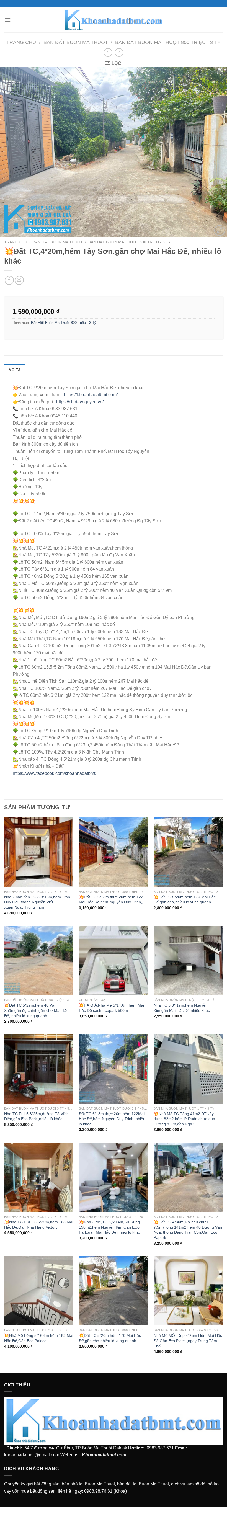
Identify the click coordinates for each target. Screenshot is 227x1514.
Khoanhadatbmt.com (104, 1455)
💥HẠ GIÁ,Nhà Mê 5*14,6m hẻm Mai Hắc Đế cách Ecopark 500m (111, 1008)
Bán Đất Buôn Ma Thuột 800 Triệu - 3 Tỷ (168, 42)
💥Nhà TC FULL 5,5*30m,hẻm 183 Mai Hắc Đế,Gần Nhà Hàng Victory (38, 1224)
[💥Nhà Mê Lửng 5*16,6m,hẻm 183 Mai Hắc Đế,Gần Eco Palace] (38, 1290)
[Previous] (12, 152)
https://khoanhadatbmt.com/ (91, 394)
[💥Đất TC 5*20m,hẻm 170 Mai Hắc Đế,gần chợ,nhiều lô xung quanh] (188, 852)
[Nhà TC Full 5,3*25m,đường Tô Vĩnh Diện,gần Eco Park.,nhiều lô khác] (38, 1068)
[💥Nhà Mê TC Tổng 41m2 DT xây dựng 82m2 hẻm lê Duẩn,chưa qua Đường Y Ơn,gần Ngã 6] (188, 1068)
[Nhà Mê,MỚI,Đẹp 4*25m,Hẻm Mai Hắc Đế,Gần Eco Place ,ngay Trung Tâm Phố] (188, 1290)
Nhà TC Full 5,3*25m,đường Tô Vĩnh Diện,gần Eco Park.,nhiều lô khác (36, 1116)
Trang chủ (21, 42)
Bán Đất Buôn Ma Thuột (75, 42)
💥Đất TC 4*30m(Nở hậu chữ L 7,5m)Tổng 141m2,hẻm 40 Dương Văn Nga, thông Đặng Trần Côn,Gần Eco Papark (188, 1230)
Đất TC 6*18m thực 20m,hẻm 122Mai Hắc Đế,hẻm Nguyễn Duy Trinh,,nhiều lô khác (112, 1118)
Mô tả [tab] (14, 370)
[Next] (215, 152)
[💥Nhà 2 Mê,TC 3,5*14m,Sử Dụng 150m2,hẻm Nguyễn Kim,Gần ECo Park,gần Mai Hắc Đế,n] (113, 1177)
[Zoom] (219, 230)
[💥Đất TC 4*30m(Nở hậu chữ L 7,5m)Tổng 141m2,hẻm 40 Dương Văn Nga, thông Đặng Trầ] (188, 1177)
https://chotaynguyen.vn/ (80, 401)
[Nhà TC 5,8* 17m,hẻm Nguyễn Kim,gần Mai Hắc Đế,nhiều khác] (188, 960)
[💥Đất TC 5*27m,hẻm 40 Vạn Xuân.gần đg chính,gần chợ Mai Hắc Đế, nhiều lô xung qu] (38, 960)
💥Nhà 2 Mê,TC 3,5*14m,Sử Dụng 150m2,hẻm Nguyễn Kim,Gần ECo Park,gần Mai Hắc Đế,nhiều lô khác (110, 1227)
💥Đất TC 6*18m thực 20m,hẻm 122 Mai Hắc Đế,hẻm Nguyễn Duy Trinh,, (111, 899)
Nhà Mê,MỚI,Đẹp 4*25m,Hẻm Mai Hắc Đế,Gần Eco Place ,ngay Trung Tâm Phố (188, 1340)
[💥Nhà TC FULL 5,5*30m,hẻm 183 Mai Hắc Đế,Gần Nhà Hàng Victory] (38, 1177)
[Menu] (7, 20)
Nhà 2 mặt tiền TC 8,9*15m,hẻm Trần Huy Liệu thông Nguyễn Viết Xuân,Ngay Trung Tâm (37, 902)
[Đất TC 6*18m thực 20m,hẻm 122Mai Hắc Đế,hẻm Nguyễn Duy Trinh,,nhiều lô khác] (113, 1068)
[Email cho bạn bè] (19, 280)
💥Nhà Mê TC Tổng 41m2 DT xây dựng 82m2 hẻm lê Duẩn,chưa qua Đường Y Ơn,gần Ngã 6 (184, 1118)
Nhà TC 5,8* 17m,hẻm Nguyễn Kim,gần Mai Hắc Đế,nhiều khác (182, 1008)
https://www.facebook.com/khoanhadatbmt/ (54, 773)
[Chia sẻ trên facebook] (9, 280)
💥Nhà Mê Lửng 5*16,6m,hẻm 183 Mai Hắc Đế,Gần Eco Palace (38, 1338)
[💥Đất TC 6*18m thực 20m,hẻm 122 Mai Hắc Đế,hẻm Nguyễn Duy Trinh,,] (113, 852)
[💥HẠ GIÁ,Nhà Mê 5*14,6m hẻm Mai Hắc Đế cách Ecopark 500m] (113, 960)
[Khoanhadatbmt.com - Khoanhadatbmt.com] (113, 19)
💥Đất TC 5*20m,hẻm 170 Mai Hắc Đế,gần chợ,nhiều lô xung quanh (185, 899)
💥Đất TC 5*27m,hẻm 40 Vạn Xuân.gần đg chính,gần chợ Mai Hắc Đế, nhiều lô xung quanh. (36, 1010)
